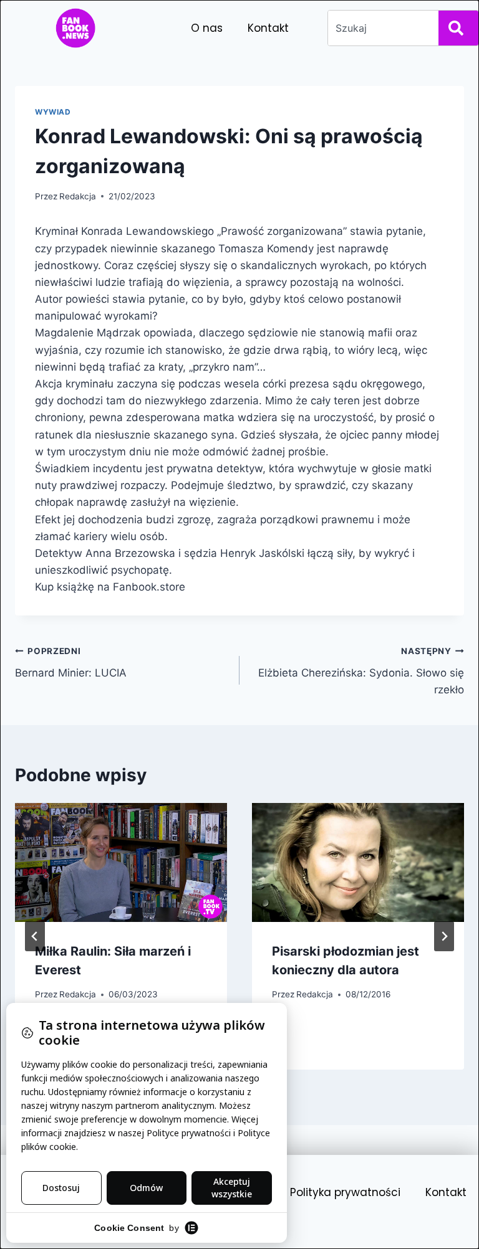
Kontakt (268, 28)
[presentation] (121, 862)
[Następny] (444, 936)
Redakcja (77, 196)
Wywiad (53, 111)
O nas (207, 28)
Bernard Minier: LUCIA (71, 662)
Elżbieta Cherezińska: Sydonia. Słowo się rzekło (361, 671)
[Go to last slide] (35, 936)
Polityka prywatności (345, 1192)
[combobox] (380, 28)
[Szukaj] (458, 28)
